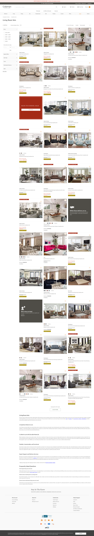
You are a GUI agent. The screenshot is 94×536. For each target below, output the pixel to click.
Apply (10, 50)
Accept (80, 533)
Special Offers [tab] (6, 54)
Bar (29, 13)
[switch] (20, 25)
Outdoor (54, 13)
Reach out (22, 315)
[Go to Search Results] (56, 7)
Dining (22, 13)
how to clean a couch (33, 472)
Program (55, 499)
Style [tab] (4, 68)
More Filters (5, 71)
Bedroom (5, 13)
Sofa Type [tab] (5, 57)
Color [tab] (5, 61)
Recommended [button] (82, 25)
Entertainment (38, 13)
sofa (66, 418)
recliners (79, 418)
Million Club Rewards (77, 508)
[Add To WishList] (40, 29)
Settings (15, 499)
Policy (75, 505)
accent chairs (76, 418)
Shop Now (31, 109)
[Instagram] (45, 520)
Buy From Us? (35, 501)
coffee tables (84, 418)
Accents (62, 13)
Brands (88, 13)
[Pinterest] (52, 520)
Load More (55, 409)
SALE (80, 13)
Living (14, 13)
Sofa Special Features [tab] (7, 65)
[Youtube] (49, 520)
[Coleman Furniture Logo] (7, 8)
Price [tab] (5, 29)
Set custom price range (7, 44)
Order (14, 501)
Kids (46, 13)
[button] (64, 7)
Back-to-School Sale (47, 56)
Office (70, 13)
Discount (56, 501)
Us (33, 499)
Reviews (76, 510)
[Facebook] (42, 520)
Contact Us (89, 3)
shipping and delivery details (50, 462)
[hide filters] (5, 25)
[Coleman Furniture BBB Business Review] (47, 517)
